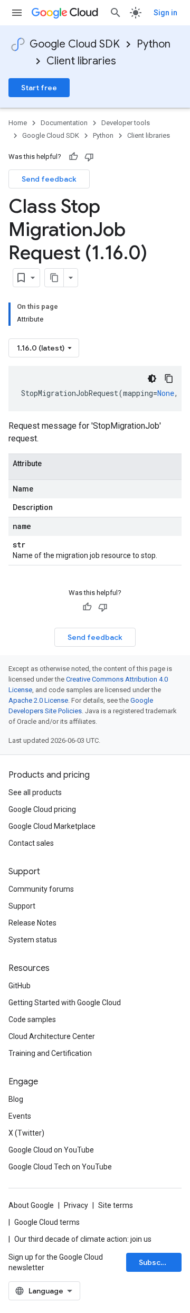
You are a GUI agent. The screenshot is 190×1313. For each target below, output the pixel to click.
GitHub (19, 985)
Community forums (41, 889)
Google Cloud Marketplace (52, 826)
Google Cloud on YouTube (51, 1150)
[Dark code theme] (152, 378)
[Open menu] (16, 12)
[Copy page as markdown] (54, 278)
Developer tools (125, 123)
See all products (35, 792)
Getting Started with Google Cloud (64, 1002)
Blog (15, 1099)
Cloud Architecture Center (51, 1036)
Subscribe (157, 1262)
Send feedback (49, 179)
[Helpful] (73, 157)
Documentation (64, 123)
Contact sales (31, 843)
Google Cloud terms (47, 1222)
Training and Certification (50, 1053)
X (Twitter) (26, 1133)
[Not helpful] (89, 157)
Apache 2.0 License (38, 700)
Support (21, 906)
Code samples (32, 1019)
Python (153, 44)
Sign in (165, 12)
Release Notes (32, 923)
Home (17, 123)
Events (19, 1116)
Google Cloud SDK (75, 44)
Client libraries (81, 61)
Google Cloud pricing (42, 809)
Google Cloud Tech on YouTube (60, 1167)
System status (32, 940)
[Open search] (115, 12)
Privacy (76, 1205)
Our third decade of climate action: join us (82, 1239)
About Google (31, 1205)
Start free (39, 87)
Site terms (115, 1205)
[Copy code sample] (168, 378)
